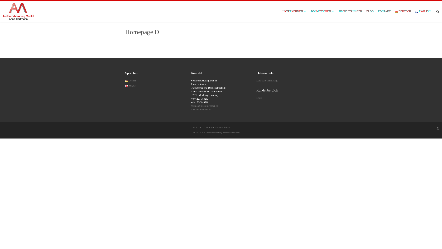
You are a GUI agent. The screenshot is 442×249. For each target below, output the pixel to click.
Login (259, 98)
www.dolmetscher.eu (201, 109)
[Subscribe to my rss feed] (438, 128)
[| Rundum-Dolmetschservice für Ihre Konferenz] (18, 10)
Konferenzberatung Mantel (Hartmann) (223, 133)
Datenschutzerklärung (266, 80)
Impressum (198, 133)
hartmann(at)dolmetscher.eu (204, 106)
